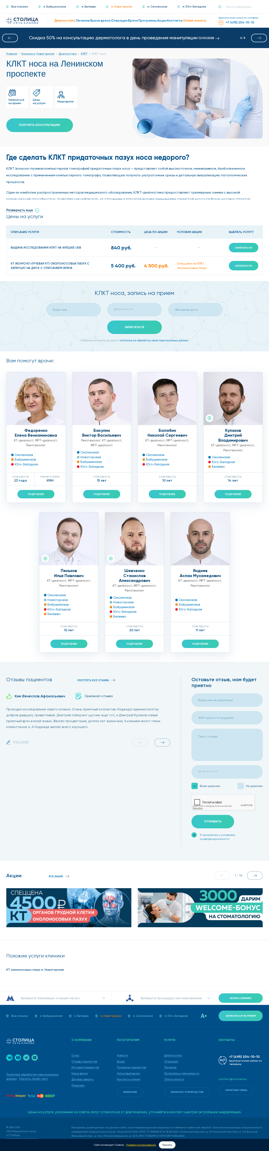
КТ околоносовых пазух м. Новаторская (35, 970)
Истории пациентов (85, 1067)
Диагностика (173, 1055)
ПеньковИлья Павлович (69, 573)
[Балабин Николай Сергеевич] (167, 398)
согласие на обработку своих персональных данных (154, 340)
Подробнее (36, 494)
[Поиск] (222, 7)
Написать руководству (187, 1092)
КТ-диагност (23, 440)
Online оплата (174, 1079)
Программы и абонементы (181, 1073)
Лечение (170, 1067)
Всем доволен (210, 786)
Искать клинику (241, 998)
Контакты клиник (128, 1079)
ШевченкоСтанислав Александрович (134, 575)
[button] (10, 38)
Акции (121, 1061)
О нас (75, 1055)
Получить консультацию (39, 125)
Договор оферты (82, 1079)
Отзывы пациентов (84, 1061)
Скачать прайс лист (33, 1078)
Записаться (243, 247)
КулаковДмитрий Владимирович (233, 435)
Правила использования (141, 1144)
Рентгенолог (36, 445)
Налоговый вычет (128, 1073)
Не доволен (254, 786)
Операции (171, 1061)
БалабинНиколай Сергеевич (167, 433)
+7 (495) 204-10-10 (244, 1057)
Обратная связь (236, 1090)
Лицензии (77, 1085)
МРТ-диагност (46, 440)
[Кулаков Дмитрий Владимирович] (233, 398)
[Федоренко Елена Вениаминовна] (36, 398)
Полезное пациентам (131, 1067)
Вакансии (130, 1092)
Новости (122, 1055)
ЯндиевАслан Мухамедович (200, 573)
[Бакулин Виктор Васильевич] (101, 398)
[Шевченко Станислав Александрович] (134, 538)
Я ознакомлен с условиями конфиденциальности (217, 836)
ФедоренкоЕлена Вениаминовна (36, 433)
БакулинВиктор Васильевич (101, 433)
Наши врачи (79, 1073)
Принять (167, 1144)
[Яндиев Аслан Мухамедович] (200, 538)
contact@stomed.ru (233, 1079)
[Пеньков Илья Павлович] (68, 538)
